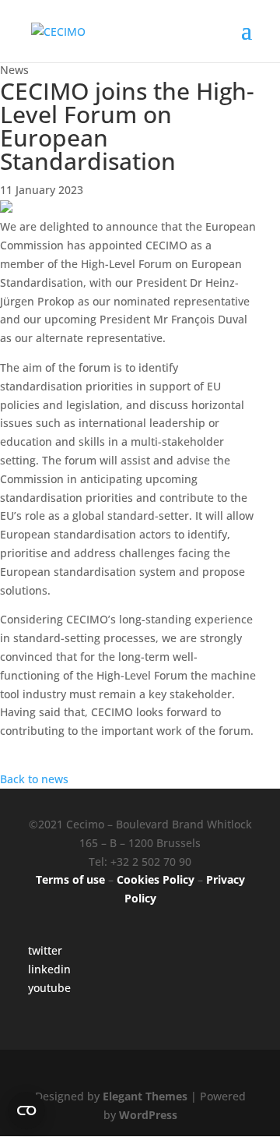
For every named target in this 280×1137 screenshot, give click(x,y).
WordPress (148, 1114)
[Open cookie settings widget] (26, 1110)
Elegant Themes (145, 1096)
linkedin (49, 969)
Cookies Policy (155, 879)
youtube (49, 987)
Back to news (34, 779)
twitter (45, 950)
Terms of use (70, 879)
